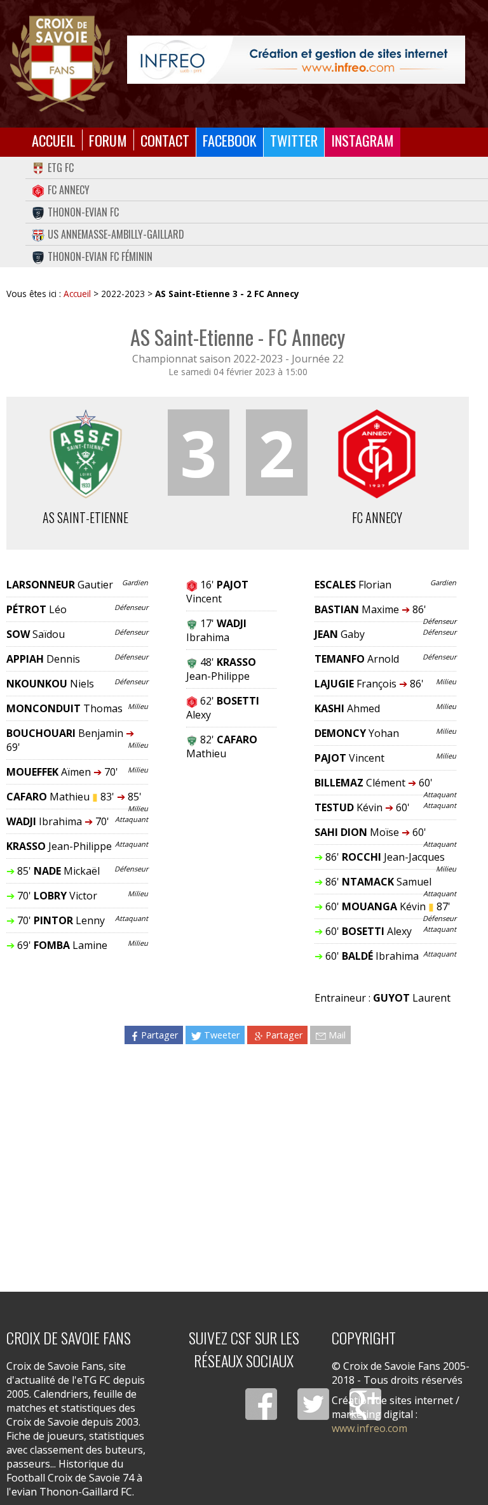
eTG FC (61, 167)
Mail (337, 1035)
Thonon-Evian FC (83, 212)
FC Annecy (69, 189)
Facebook (230, 139)
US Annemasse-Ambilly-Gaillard (116, 234)
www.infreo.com (369, 1428)
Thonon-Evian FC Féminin (100, 256)
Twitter (294, 139)
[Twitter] (313, 1404)
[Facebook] (261, 1404)
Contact (164, 139)
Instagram (362, 139)
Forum (108, 139)
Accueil (54, 139)
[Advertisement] (237, 1163)
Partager (159, 1035)
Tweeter (222, 1035)
